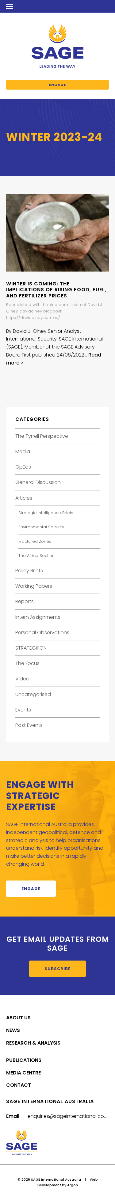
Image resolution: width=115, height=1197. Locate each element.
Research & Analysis (33, 1042)
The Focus (27, 663)
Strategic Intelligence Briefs (45, 513)
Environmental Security (41, 527)
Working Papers (33, 586)
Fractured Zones (34, 541)
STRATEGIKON (31, 647)
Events (23, 709)
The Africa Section (36, 555)
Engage (57, 84)
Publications (23, 1060)
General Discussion (38, 482)
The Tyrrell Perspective (41, 436)
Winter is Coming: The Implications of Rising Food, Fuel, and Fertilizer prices (56, 289)
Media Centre (23, 1072)
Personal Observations (42, 632)
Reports (24, 601)
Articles (23, 498)
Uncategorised (33, 694)
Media (22, 451)
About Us (18, 1017)
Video (22, 678)
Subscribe (57, 969)
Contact (18, 1085)
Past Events (29, 725)
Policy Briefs (29, 570)
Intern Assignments (37, 617)
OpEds (23, 466)
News (13, 1030)
